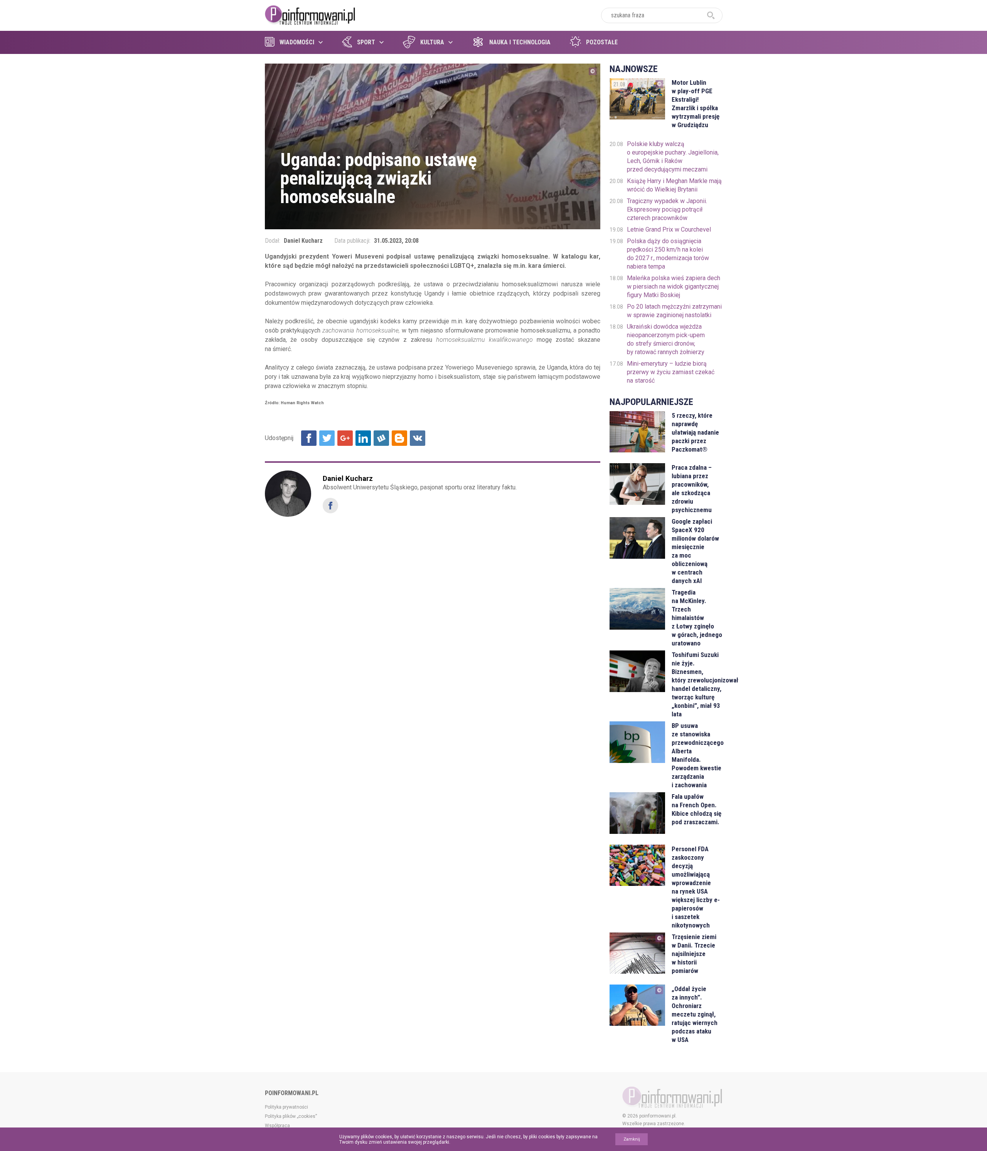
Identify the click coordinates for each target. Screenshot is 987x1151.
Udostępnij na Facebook (309, 438)
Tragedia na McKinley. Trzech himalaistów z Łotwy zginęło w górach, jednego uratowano (697, 617)
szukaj (711, 15)
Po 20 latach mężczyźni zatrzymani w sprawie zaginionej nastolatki (674, 311)
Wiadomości (297, 42)
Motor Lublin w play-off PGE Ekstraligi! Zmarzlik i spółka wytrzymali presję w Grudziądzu (695, 104)
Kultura (432, 42)
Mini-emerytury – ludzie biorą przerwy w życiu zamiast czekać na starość (670, 372)
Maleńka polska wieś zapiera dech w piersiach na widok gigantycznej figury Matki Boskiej (673, 286)
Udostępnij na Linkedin (363, 438)
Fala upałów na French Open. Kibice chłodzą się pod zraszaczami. (696, 809)
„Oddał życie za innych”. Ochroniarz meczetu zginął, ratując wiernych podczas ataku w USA (695, 1014)
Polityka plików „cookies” (291, 1116)
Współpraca (277, 1125)
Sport (366, 42)
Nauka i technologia (520, 42)
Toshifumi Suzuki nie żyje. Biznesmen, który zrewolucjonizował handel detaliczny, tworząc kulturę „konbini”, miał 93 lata (697, 684)
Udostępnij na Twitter (327, 438)
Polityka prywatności (286, 1107)
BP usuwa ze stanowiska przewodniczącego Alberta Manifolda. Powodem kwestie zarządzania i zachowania (697, 755)
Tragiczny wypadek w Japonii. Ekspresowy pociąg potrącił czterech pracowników (667, 209)
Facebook (330, 505)
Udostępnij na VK (417, 438)
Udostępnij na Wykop (381, 438)
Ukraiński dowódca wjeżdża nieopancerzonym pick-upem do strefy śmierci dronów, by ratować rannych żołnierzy (666, 339)
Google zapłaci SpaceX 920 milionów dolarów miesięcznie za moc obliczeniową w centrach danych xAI (695, 551)
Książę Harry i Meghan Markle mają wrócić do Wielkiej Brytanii (674, 185)
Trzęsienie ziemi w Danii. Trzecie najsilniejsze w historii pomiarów (694, 954)
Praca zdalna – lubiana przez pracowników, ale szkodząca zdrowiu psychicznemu (692, 489)
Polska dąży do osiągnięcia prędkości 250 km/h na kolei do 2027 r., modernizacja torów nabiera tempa (668, 253)
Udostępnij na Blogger (399, 438)
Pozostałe (602, 42)
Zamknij (631, 1139)
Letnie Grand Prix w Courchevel (669, 229)
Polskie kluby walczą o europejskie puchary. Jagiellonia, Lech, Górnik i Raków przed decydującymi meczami (673, 156)
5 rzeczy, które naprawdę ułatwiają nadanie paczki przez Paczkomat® (695, 432)
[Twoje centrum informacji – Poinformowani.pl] (310, 14)
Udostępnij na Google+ (345, 438)
